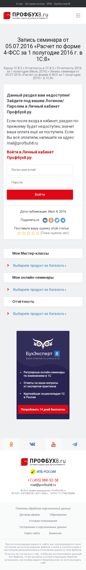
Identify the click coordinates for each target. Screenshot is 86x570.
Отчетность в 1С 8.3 (39, 68)
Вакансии (55, 533)
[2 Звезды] (24, 233)
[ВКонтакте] (45, 220)
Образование (58, 514)
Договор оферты (29, 514)
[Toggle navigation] (78, 15)
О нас (19, 3)
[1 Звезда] (19, 233)
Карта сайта (32, 533)
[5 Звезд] (37, 233)
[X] (57, 220)
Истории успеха (35, 3)
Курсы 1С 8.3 (13, 68)
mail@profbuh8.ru (43, 485)
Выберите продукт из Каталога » (39, 265)
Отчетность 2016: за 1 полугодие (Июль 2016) (44, 69)
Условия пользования (43, 520)
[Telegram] (62, 220)
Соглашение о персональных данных (43, 527)
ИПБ (49, 3)
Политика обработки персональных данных (43, 508)
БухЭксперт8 (62, 3)
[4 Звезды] (33, 233)
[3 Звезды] (28, 233)
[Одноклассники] (51, 220)
